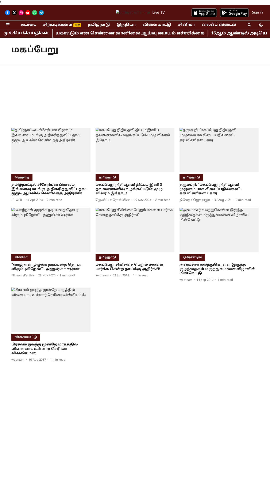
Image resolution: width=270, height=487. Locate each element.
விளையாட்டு (157, 24)
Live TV (158, 12)
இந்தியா (126, 24)
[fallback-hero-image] (50, 150)
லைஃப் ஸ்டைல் (219, 24)
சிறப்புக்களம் (57, 24)
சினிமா (186, 24)
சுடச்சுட (28, 24)
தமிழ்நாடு (99, 24)
